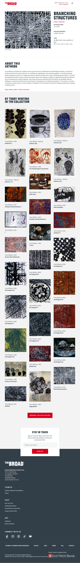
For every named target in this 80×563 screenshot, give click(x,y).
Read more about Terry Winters (17, 89)
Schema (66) (33, 143)
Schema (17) (9, 182)
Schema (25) (58, 143)
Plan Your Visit (9, 503)
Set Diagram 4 (9, 323)
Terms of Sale (20, 556)
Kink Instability (58, 207)
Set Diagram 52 (58, 299)
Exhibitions (8, 521)
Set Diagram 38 (58, 333)
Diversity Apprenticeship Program (17, 545)
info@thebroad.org (10, 478)
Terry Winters (59, 22)
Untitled (7, 406)
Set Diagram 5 (33, 307)
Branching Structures (60, 389)
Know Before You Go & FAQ (12, 508)
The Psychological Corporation (38, 169)
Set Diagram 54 (9, 290)
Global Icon (32, 366)
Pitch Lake (32, 194)
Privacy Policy (44, 556)
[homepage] (11, 3)
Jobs (45, 545)
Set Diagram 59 (34, 274)
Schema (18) (58, 181)
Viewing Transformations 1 (13, 207)
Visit (7, 500)
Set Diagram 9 (58, 266)
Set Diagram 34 (34, 341)
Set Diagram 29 (58, 362)
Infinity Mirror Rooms (10, 506)
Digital (36, 545)
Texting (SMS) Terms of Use (32, 556)
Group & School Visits (11, 511)
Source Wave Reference (12, 257)
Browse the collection (40, 415)
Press (54, 545)
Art (6, 518)
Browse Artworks (9, 524)
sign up (40, 451)
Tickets (8, 487)
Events (7, 493)
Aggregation (33, 406)
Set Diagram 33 (9, 357)
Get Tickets (63, 4)
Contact (71, 545)
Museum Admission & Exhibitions (14, 490)
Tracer (31, 245)
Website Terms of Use (10, 556)
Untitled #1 (57, 233)
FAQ (62, 545)
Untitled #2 (8, 143)
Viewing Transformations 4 (37, 219)
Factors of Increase (11, 381)
